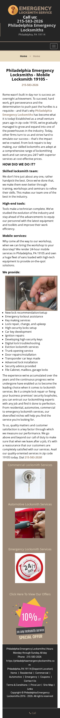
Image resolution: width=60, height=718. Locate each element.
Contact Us (30, 681)
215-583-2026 (30, 21)
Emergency (31, 677)
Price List (36, 685)
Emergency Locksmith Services (30, 549)
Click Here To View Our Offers (30, 594)
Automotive (15, 677)
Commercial (41, 673)
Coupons (45, 677)
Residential (26, 673)
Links (30, 689)
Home (23, 56)
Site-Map (48, 685)
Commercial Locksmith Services (30, 465)
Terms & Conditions (17, 685)
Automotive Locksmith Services (30, 504)
